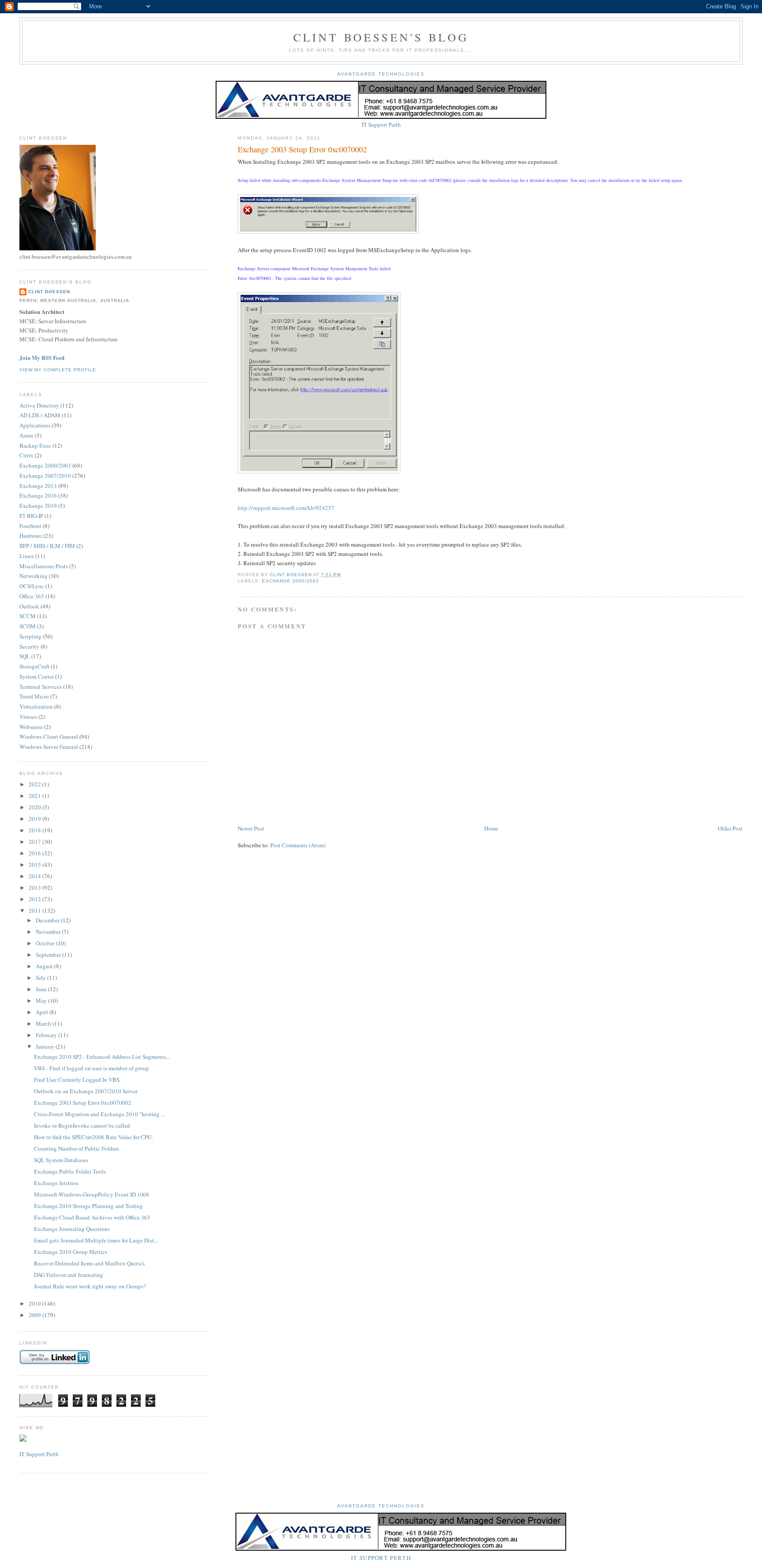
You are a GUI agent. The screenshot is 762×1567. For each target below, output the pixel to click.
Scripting (30, 636)
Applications (34, 425)
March (44, 1023)
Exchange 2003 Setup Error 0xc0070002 (82, 1102)
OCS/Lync (31, 586)
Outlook (29, 606)
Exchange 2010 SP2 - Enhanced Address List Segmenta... (102, 1057)
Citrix (26, 455)
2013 (35, 887)
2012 (35, 899)
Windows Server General (48, 747)
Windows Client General (48, 736)
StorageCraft (34, 666)
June (42, 989)
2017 (35, 842)
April (42, 1012)
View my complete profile (57, 369)
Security (29, 646)
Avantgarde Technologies (381, 74)
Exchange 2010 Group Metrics (70, 1252)
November (49, 932)
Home (491, 828)
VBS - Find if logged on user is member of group (91, 1068)
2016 (35, 853)
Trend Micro (34, 696)
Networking (33, 576)
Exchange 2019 (38, 506)
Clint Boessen (49, 291)
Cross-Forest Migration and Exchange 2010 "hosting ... (99, 1114)
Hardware (30, 536)
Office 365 (31, 596)
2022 (35, 784)
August (45, 966)
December (48, 920)
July (41, 978)
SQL (24, 656)
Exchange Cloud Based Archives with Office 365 (92, 1217)
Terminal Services (40, 687)
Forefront (30, 526)
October (46, 943)
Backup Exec (35, 445)
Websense (31, 727)
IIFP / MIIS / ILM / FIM (47, 546)
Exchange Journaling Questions (72, 1229)
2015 (35, 864)
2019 (35, 819)
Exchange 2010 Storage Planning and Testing (88, 1206)
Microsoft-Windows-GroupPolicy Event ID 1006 (91, 1194)
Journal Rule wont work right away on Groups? (90, 1286)
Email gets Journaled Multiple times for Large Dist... (96, 1240)
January (46, 1046)
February (47, 1035)
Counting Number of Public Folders (76, 1148)
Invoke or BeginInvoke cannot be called (82, 1125)
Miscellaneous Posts (43, 566)
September (49, 955)
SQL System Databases (61, 1160)
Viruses (28, 717)
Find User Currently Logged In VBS (77, 1080)
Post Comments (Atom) (297, 845)
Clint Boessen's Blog (381, 37)
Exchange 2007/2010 (45, 476)
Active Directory (39, 405)
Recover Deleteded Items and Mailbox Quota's (89, 1263)
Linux (26, 556)
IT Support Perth (381, 124)
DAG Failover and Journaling (68, 1275)
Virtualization (36, 706)
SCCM (27, 616)
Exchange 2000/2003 (290, 580)
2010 (35, 1303)
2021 (35, 796)
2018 (35, 830)
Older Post (730, 828)
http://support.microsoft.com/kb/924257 (286, 508)
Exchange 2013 (38, 486)
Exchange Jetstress (56, 1183)
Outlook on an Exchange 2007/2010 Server (86, 1091)
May (42, 1000)
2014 (35, 876)
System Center (36, 676)
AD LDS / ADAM (39, 415)
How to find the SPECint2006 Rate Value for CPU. (93, 1137)
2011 (35, 910)
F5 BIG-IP (31, 516)
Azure (26, 435)
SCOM (27, 626)
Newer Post (251, 828)
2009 (35, 1315)
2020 (35, 807)
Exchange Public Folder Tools (70, 1171)
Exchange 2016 (38, 495)
